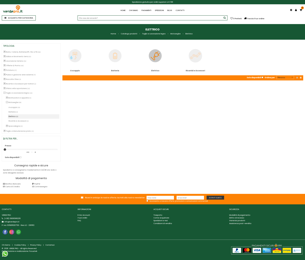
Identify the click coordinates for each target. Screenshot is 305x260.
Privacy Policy (35, 245)
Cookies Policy (20, 245)
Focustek (33, 251)
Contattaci (50, 245)
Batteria (115, 70)
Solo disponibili (254, 77)
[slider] (5, 149)
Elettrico (155, 70)
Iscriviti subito (215, 197)
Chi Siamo (6, 245)
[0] (301, 10)
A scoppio (75, 70)
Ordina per (270, 77)
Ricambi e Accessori (195, 70)
